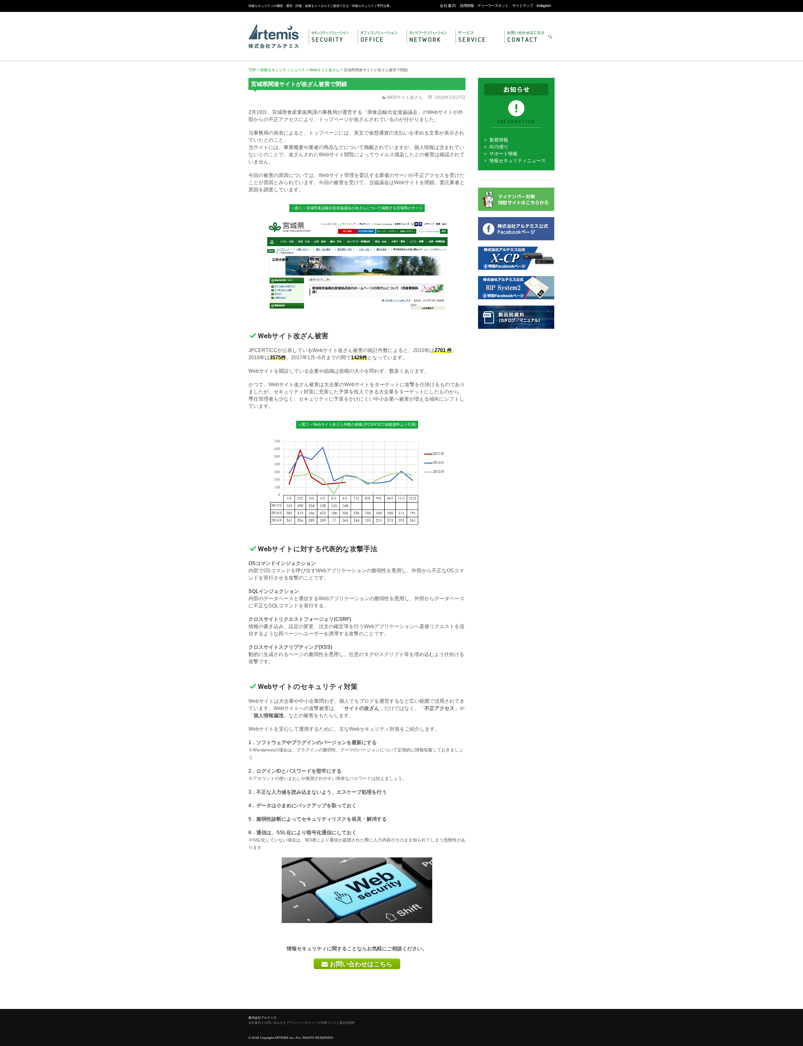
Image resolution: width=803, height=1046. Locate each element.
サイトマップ (522, 5)
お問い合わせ (525, 37)
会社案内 (448, 5)
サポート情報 (503, 153)
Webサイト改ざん (405, 97)
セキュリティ (329, 37)
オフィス (378, 37)
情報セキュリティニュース (517, 160)
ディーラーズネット (492, 5)
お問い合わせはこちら (360, 964)
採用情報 (467, 5)
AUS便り (498, 146)
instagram (544, 5)
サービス (476, 37)
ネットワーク (427, 37)
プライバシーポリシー (301, 1022)
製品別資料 (347, 1022)
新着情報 (498, 139)
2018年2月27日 (449, 97)
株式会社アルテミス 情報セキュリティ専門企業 (273, 29)
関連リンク (328, 1022)
